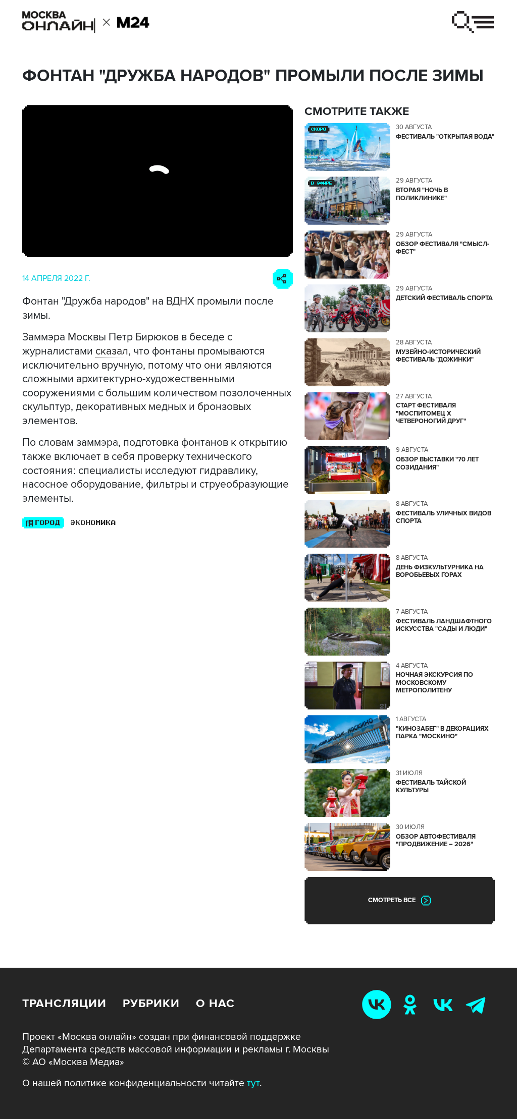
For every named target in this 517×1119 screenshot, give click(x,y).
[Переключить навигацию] (472, 22)
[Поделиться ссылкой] (283, 279)
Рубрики (151, 1003)
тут (253, 1083)
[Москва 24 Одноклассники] (412, 1004)
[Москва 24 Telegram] (478, 1004)
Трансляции (64, 1003)
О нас (215, 1003)
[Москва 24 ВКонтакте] (445, 1004)
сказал (111, 351)
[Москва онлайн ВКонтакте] (378, 1004)
